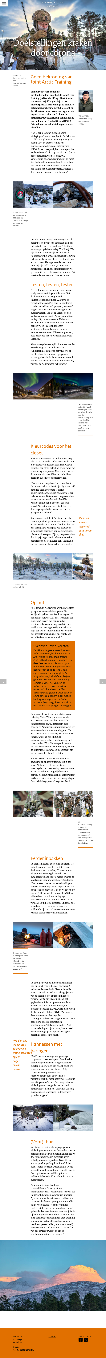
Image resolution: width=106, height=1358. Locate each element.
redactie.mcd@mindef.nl (23, 1349)
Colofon (52, 1336)
